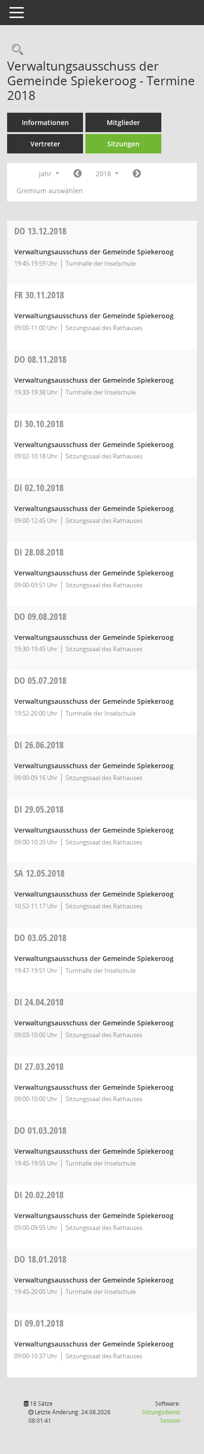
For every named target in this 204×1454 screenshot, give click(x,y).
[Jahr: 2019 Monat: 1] (137, 173)
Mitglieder (123, 122)
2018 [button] (104, 173)
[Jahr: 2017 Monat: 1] (77, 173)
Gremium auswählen (50, 190)
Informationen (45, 122)
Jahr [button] (46, 173)
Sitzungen (123, 143)
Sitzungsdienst (161, 1416)
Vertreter (45, 143)
